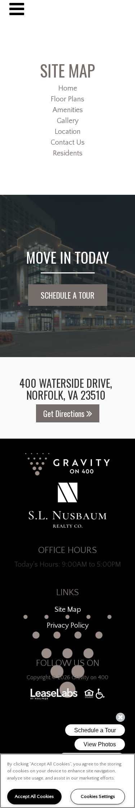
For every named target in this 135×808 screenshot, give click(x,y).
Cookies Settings (98, 796)
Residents (67, 153)
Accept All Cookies (34, 796)
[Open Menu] (16, 9)
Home (67, 88)
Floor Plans (67, 99)
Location (68, 132)
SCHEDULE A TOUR (67, 295)
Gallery (67, 121)
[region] (67, 781)
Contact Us (68, 142)
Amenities (68, 110)
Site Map (67, 610)
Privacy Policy (68, 625)
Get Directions (64, 413)
